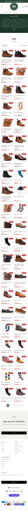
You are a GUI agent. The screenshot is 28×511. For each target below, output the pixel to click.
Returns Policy (4, 461)
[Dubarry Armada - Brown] (20, 310)
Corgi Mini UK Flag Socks (19, 350)
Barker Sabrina (17, 365)
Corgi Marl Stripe (18, 180)
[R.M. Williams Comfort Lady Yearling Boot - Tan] (7, 139)
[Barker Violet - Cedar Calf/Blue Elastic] (20, 122)
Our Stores (17, 444)
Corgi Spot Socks (5, 248)
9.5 (25, 23)
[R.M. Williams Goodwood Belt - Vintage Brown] (7, 122)
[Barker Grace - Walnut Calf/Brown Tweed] (7, 294)
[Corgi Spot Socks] (7, 241)
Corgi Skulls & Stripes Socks (7, 398)
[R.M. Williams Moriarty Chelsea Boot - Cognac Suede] (20, 258)
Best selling (23, 45)
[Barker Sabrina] (20, 359)
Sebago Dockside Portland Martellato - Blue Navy (6, 318)
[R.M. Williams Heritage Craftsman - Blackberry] (20, 53)
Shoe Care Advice (18, 450)
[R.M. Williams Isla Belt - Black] (7, 258)
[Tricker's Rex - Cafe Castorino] (20, 241)
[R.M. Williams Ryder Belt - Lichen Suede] (7, 276)
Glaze (21, 508)
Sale (2, 450)
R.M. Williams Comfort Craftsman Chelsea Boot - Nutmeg (19, 147)
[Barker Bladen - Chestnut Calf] (7, 359)
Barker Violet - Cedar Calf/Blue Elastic (18, 129)
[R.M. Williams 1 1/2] (7, 89)
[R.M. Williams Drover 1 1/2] (20, 71)
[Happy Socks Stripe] (7, 376)
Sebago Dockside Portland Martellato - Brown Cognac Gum (19, 284)
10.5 (7, 26)
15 (14, 29)
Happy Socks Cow (18, 214)
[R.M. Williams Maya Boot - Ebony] (7, 173)
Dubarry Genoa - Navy (19, 196)
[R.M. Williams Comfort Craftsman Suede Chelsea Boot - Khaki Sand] (7, 53)
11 (10, 26)
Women (2, 448)
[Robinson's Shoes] (14, 6)
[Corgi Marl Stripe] (20, 173)
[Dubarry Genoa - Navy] (20, 190)
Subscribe (14, 433)
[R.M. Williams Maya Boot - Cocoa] (20, 89)
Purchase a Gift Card (19, 446)
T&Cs (2, 467)
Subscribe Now (14, 482)
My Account (3, 463)
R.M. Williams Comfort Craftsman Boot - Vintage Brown (6, 79)
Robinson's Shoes (12, 508)
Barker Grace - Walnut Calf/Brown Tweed (6, 301)
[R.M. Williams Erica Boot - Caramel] (7, 106)
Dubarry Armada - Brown (19, 317)
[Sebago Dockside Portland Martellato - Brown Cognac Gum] (20, 276)
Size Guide (17, 452)
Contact (2, 465)
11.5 (14, 26)
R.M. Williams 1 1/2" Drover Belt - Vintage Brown (7, 96)
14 (25, 26)
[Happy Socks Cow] (20, 208)
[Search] (26, 12)
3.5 (7, 20)
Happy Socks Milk (5, 333)
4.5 (14, 20)
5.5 (21, 20)
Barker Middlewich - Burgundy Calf (18, 164)
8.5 (18, 23)
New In (2, 444)
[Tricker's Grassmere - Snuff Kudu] (20, 391)
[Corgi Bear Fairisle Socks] (7, 344)
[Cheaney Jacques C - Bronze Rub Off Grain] (20, 327)
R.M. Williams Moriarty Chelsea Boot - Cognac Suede (19, 266)
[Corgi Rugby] (20, 376)
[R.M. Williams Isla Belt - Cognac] (7, 208)
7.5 (10, 23)
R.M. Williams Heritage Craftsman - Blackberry (19, 60)
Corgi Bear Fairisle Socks (6, 350)
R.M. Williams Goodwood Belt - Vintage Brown (6, 129)
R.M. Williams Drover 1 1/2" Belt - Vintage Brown (20, 78)
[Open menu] (1, 6)
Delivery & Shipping (5, 459)
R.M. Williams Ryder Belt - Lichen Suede (6, 283)
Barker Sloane (17, 300)
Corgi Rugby (17, 382)
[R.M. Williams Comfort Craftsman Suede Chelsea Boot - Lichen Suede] (7, 190)
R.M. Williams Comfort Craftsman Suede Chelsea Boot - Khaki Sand (6, 61)
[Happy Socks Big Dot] (20, 106)
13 (21, 26)
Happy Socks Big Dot (18, 112)
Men (2, 446)
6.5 (3, 23)
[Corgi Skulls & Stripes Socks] (7, 391)
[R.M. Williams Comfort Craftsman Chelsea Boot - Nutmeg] (20, 139)
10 (3, 26)
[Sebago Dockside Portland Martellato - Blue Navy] (7, 310)
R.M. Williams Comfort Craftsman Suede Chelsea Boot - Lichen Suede (6, 198)
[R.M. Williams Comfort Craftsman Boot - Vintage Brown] (7, 71)
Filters (4, 45)
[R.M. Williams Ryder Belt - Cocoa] (7, 225)
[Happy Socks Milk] (7, 327)
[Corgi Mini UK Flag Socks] (20, 344)
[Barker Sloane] (20, 294)
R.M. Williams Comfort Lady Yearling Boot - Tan (7, 146)
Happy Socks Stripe (5, 382)
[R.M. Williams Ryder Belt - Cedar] (7, 157)
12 (17, 26)
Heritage (16, 448)
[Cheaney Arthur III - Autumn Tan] (20, 225)
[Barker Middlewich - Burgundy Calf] (20, 157)
